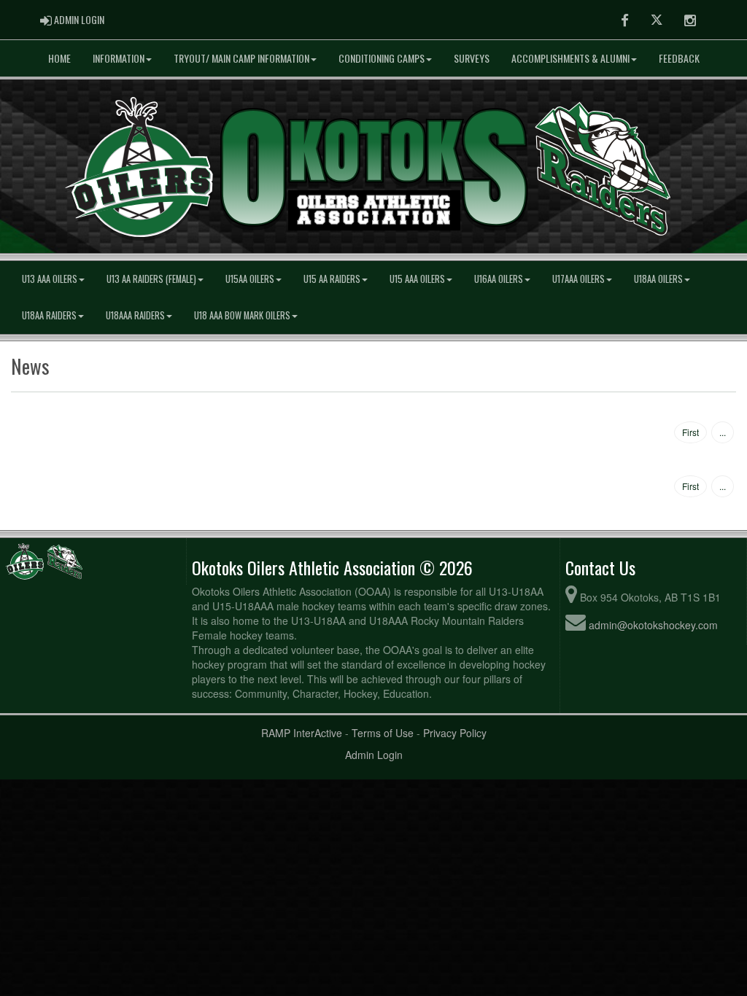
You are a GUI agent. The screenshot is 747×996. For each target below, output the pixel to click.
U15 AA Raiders (331, 279)
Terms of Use (383, 732)
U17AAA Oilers (578, 279)
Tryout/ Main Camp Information (241, 58)
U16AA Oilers (498, 279)
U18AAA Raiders (135, 315)
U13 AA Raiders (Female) (151, 279)
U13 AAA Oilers (49, 279)
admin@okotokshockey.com (653, 625)
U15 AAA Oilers (417, 279)
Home (59, 58)
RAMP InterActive (301, 732)
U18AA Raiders (49, 315)
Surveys (471, 58)
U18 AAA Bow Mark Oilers (242, 315)
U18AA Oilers (658, 279)
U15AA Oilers (249, 279)
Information (118, 58)
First (690, 432)
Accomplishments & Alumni (570, 58)
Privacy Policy (455, 732)
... (722, 432)
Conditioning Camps (381, 58)
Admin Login (374, 754)
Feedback (679, 58)
